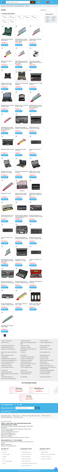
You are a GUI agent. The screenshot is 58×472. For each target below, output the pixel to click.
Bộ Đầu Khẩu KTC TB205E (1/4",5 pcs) (20, 150)
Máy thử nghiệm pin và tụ (45, 352)
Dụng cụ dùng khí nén (44, 363)
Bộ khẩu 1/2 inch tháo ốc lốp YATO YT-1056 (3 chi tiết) (35, 304)
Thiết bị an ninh (24, 370)
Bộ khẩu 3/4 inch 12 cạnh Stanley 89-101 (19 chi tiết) (6, 172)
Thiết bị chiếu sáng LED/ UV (7, 376)
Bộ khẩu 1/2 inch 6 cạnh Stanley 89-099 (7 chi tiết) (21, 106)
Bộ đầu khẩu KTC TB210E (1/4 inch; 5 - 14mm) (21, 304)
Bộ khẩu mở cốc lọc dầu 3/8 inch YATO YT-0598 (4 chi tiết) (35, 238)
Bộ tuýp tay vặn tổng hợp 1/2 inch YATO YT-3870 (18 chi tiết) (7, 304)
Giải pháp (4, 456)
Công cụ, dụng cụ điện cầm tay (8, 362)
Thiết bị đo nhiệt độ (46, 415)
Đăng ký (37, 408)
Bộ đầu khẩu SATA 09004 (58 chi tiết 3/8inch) (7, 40)
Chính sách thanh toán (26, 454)
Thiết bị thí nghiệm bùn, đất (26, 367)
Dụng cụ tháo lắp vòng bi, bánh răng (28, 363)
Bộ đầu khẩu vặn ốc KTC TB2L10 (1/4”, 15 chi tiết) (34, 128)
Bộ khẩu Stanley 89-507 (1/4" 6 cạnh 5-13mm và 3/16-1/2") (7, 216)
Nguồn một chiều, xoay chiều (46, 349)
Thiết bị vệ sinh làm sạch (7, 365)
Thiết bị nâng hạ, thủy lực (26, 362)
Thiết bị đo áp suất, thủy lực (26, 360)
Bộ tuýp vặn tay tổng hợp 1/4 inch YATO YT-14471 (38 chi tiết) (7, 282)
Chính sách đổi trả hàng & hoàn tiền (29, 463)
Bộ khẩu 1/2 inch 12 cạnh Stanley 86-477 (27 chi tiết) (6, 84)
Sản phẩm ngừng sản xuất (45, 376)
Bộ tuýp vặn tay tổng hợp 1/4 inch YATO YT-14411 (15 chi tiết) (35, 216)
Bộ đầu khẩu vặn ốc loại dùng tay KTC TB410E (7, 326)
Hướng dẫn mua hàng (26, 452)
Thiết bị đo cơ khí (5, 342)
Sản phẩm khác (24, 376)
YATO (48, 21)
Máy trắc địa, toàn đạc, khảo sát (46, 360)
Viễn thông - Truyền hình (26, 347)
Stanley (53, 18)
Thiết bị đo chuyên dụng (7, 340)
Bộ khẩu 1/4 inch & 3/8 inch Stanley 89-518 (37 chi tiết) (20, 194)
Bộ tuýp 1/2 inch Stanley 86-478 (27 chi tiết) (21, 172)
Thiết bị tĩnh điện (43, 347)
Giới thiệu (4, 452)
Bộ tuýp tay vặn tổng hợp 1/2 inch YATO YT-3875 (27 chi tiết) (21, 238)
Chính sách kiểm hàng (26, 465)
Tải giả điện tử (24, 355)
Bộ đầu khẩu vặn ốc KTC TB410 (7, 149)
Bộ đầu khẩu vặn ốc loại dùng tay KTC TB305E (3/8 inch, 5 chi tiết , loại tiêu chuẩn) (7, 128)
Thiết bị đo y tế (5, 370)
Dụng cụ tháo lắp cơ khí (19, 5)
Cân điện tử (23, 352)
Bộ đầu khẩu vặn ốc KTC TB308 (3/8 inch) (35, 84)
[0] (38, 2)
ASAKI (48, 17)
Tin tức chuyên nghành (7, 461)
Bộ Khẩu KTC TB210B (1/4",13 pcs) (35, 260)
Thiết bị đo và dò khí (25, 345)
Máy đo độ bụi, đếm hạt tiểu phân (8, 349)
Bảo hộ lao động (43, 362)
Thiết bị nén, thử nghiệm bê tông (27, 356)
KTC (47, 18)
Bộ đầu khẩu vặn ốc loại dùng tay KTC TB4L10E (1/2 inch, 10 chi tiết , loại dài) (21, 40)
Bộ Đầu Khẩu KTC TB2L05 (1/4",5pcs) (6, 62)
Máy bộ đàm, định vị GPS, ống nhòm (9, 358)
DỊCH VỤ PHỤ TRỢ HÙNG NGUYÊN (9, 378)
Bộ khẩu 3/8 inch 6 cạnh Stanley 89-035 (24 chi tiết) (7, 106)
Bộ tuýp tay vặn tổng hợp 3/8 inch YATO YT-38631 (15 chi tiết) (21, 282)
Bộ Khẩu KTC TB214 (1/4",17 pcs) (35, 150)
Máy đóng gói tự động (45, 355)
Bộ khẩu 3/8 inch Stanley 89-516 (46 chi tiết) (35, 282)
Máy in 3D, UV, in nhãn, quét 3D (46, 365)
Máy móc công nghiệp (25, 365)
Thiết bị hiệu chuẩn (44, 356)
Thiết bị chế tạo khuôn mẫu (26, 372)
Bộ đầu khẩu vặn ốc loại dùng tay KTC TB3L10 (35, 40)
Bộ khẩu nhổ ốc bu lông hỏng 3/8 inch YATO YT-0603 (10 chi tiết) (35, 194)
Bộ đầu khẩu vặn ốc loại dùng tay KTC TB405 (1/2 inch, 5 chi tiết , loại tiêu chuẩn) (35, 106)
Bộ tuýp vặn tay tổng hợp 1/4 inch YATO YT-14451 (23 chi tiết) (21, 128)
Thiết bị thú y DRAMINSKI (45, 372)
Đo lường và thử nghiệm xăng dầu (47, 370)
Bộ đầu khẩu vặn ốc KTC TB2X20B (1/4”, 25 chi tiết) (20, 260)
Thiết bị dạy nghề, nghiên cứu (8, 367)
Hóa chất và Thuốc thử (45, 373)
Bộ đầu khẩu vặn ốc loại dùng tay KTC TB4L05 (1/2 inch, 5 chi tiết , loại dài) (7, 260)
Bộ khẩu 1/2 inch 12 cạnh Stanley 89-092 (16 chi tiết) (34, 172)
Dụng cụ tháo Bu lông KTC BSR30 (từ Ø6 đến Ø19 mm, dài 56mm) (35, 62)
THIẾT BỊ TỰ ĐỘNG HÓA (26, 373)
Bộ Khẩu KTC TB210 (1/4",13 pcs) (7, 238)
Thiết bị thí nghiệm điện (45, 345)
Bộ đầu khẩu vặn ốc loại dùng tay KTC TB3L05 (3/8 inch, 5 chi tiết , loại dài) (21, 62)
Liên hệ (4, 463)
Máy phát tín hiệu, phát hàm (7, 347)
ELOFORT (54, 17)
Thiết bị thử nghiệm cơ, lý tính (8, 355)
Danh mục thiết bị (9, 5)
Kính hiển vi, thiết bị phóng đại (27, 358)
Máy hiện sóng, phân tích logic (8, 345)
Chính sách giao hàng (26, 461)
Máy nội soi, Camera (44, 358)
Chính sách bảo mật (26, 456)
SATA (53, 20)
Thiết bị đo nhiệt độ (44, 340)
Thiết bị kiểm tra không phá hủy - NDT (9, 360)
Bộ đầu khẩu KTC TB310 (6, 193)
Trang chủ (3, 5)
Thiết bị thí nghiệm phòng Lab (46, 342)
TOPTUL (48, 20)
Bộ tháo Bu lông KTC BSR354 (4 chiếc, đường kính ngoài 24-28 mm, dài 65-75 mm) (21, 216)
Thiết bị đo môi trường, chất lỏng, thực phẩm (31, 415)
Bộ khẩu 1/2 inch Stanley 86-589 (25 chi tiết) (21, 84)
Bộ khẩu (27, 5)
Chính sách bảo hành (26, 458)
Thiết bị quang (5, 356)
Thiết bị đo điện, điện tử (26, 340)
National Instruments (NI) (7, 372)
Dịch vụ (4, 458)
